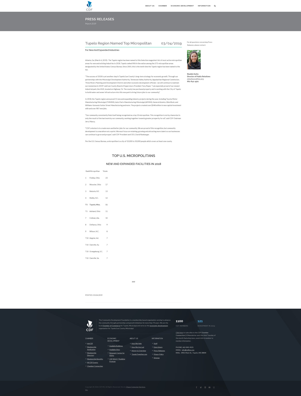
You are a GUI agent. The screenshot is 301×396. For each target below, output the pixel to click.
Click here (179, 333)
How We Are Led (138, 347)
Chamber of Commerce (111, 326)
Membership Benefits (95, 359)
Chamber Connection (95, 366)
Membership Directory (91, 354)
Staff (155, 343)
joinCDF (90, 343)
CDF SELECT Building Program (117, 360)
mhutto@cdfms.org (195, 79)
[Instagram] (214, 387)
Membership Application (91, 348)
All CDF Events (92, 362)
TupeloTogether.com (139, 354)
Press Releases (159, 351)
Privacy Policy (159, 354)
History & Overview (139, 351)
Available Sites (114, 350)
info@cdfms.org (188, 350)
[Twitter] (201, 387)
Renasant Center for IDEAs (117, 354)
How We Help (137, 343)
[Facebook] (196, 387)
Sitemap (157, 358)
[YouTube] (209, 387)
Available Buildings (116, 346)
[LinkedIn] (205, 387)
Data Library (158, 347)
